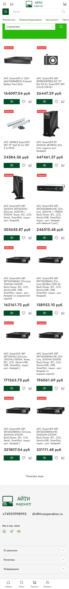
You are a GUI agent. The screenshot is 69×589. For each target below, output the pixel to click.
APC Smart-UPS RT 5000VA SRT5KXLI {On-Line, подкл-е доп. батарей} (49, 146)
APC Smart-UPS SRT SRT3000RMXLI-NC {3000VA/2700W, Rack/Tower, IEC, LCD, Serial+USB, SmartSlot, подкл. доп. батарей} (48, 436)
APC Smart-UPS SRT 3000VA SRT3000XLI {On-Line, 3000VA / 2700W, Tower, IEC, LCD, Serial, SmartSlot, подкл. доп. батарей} (18, 213)
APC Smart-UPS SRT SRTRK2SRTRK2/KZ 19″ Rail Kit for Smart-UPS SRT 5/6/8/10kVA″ (50, 83)
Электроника (8, 19)
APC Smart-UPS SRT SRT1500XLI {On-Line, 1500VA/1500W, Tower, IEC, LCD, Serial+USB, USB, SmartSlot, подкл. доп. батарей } (17, 361)
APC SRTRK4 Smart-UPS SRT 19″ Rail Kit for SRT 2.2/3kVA (17, 145)
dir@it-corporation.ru (47, 513)
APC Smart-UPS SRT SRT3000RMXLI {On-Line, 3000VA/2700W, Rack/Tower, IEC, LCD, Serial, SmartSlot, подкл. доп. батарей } (17, 436)
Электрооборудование (30, 19)
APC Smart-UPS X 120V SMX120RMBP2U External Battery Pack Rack (18, 81)
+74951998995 (14, 513)
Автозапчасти (52, 19)
